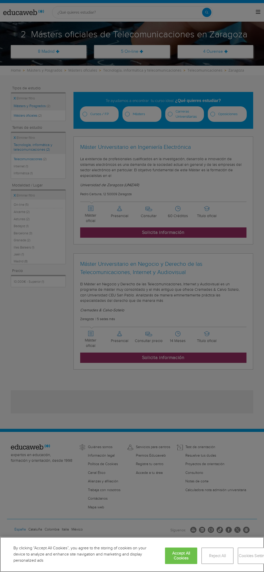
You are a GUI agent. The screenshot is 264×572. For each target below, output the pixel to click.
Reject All (217, 555)
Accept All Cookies (181, 556)
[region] (132, 554)
